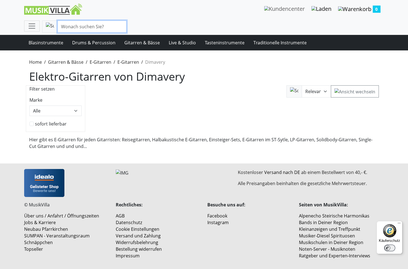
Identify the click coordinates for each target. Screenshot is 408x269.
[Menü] (399, 224)
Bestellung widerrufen (139, 249)
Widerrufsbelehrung (137, 242)
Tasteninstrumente (225, 43)
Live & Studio (182, 43)
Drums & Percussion (93, 43)
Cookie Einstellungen (137, 229)
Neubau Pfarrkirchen (46, 229)
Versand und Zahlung (138, 236)
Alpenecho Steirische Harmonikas (334, 216)
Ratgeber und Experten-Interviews (334, 256)
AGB (120, 216)
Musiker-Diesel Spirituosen (327, 236)
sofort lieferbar (51, 124)
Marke (35, 100)
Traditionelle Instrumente (280, 43)
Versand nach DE (282, 172)
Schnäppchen (38, 242)
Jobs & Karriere (40, 222)
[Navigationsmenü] (32, 26)
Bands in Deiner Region (323, 222)
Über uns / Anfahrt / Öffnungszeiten (61, 216)
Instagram (218, 222)
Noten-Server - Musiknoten (327, 249)
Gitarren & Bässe (142, 43)
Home (35, 62)
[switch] (389, 248)
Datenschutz (129, 222)
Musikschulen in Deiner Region (331, 242)
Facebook (217, 216)
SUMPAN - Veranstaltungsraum (57, 236)
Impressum (128, 256)
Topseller (33, 249)
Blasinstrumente (46, 43)
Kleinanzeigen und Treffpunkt (329, 229)
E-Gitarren (100, 62)
